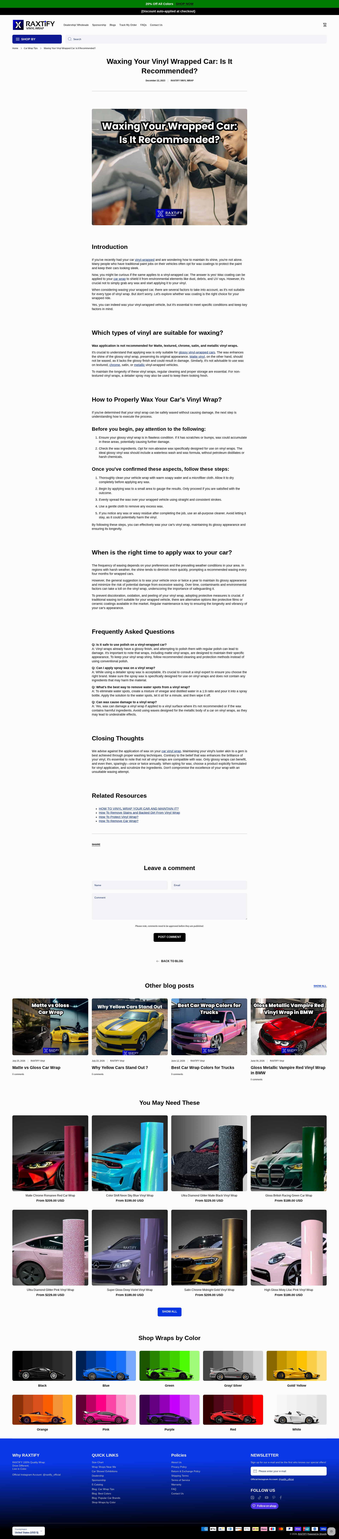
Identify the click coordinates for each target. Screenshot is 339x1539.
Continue (143, 779)
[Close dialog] (218, 734)
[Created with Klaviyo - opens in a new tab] (169, 807)
